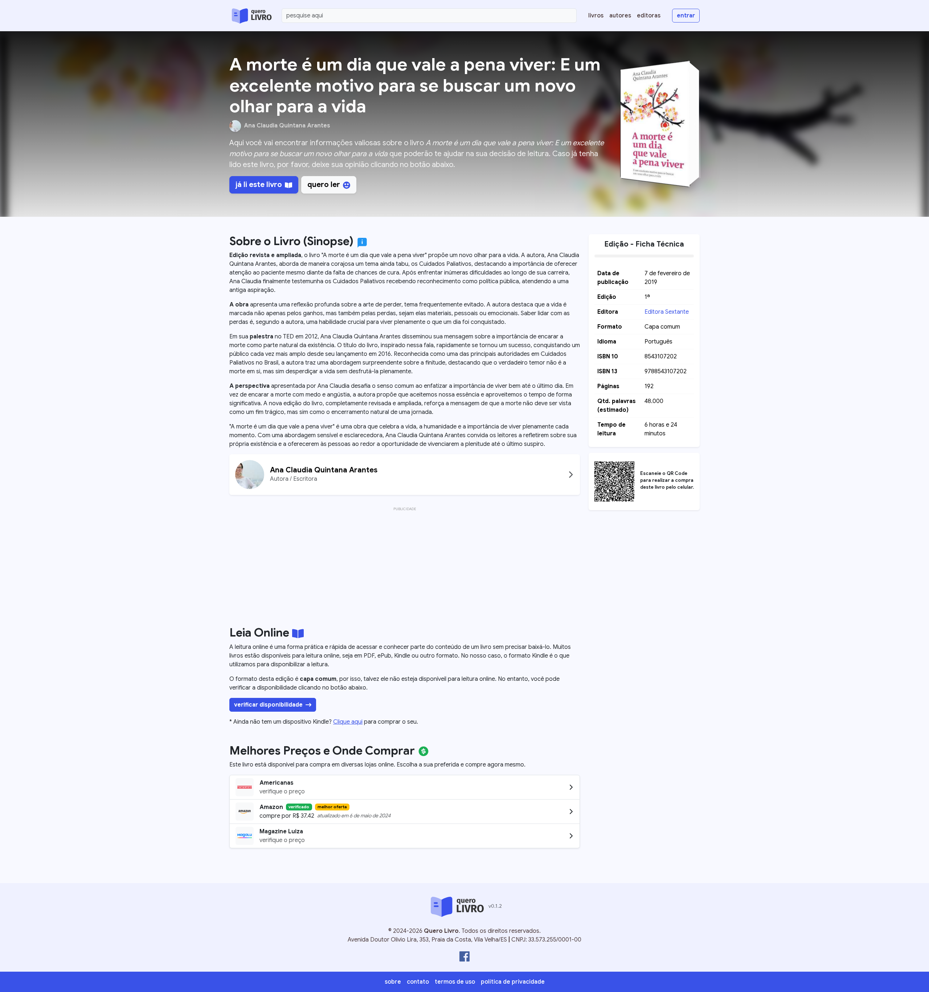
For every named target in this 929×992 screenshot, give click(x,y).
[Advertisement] (404, 564)
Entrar (686, 15)
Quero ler (323, 184)
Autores (620, 15)
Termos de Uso (455, 981)
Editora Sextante (666, 312)
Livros (595, 15)
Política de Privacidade (513, 981)
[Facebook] (464, 956)
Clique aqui (348, 721)
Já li (259, 184)
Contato (418, 981)
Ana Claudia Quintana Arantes (287, 125)
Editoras (648, 15)
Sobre (393, 981)
